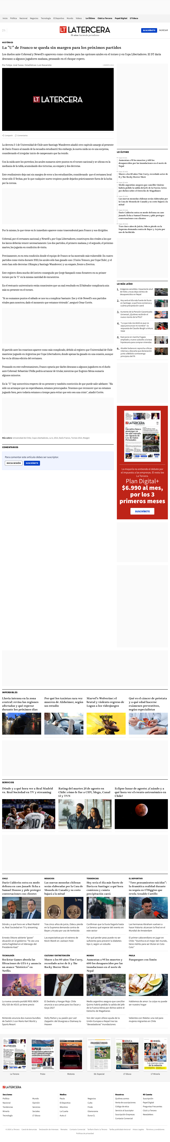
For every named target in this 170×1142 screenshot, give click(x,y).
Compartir (9, 135)
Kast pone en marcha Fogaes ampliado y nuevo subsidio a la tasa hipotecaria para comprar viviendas (136, 340)
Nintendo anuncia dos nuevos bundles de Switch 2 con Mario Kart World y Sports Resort (21, 1021)
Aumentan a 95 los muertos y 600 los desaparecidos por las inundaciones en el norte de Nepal (143, 163)
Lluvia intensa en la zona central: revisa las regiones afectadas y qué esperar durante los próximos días (20, 704)
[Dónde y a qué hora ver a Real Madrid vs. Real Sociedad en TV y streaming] (28, 814)
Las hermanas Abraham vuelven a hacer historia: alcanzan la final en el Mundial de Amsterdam (147, 927)
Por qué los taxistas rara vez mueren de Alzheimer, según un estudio (63, 702)
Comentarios (22, 135)
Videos (79, 18)
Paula (132, 955)
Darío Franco (64, 437)
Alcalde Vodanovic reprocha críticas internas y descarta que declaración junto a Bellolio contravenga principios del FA (136, 352)
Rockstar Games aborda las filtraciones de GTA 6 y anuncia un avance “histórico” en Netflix (21, 965)
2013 (56, 437)
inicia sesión (14, 463)
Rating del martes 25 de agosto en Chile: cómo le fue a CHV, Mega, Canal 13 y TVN (84, 792)
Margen (86, 437)
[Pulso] (43, 1070)
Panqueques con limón (143, 959)
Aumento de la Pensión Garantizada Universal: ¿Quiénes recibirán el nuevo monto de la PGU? (136, 314)
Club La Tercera (105, 18)
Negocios (34, 18)
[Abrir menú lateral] (4, 30)
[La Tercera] (15, 1070)
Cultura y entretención (57, 955)
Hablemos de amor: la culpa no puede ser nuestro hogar (148, 1003)
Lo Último (90, 18)
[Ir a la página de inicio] (85, 30)
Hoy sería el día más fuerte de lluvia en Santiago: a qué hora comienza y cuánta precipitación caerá (136, 303)
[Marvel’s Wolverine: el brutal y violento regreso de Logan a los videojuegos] (106, 724)
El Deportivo (58, 18)
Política (13, 18)
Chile (5, 878)
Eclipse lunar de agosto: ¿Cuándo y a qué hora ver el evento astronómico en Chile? (140, 792)
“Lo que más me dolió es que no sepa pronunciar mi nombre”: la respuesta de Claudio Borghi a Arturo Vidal (137, 327)
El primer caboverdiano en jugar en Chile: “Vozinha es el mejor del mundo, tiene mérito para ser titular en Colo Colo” (148, 942)
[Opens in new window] (71, 1070)
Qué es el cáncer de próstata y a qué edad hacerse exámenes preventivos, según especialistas (148, 704)
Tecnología (46, 18)
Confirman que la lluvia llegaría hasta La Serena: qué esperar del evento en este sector (105, 927)
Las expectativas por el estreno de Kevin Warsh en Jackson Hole (61, 939)
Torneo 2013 (76, 437)
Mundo (70, 18)
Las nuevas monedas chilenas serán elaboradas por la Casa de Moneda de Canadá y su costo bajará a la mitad (143, 202)
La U (51, 437)
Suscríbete (33, 463)
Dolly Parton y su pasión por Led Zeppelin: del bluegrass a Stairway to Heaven (62, 1021)
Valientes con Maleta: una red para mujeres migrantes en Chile (146, 1019)
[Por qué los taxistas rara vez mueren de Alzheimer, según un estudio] (63, 724)
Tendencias (93, 878)
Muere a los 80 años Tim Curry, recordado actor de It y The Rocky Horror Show (143, 175)
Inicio (5, 18)
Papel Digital (121, 18)
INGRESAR (163, 30)
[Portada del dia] (142, 460)
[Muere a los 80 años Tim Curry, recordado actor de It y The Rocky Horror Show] (63, 985)
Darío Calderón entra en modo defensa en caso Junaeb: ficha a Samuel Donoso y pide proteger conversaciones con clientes (141, 216)
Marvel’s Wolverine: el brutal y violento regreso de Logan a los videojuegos (105, 702)
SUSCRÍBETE (142, 511)
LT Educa (134, 18)
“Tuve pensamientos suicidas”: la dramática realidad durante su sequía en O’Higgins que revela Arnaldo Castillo (148, 888)
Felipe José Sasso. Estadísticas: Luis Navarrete (29, 65)
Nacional (23, 18)
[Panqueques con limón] (148, 985)
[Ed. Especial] (99, 1070)
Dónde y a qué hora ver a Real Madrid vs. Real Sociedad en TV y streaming (27, 790)
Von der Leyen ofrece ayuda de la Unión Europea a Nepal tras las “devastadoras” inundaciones (103, 1021)
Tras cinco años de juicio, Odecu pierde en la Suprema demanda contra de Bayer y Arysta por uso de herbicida (142, 229)
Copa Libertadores (40, 437)
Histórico (7, 42)
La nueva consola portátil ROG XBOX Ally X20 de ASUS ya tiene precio (20, 1003)
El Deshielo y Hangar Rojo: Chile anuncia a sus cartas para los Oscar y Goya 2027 (62, 1004)
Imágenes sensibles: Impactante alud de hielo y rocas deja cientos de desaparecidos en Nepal (136, 292)
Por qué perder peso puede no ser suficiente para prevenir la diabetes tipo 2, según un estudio (104, 940)
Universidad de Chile (22, 437)
